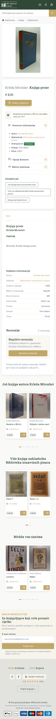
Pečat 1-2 (34, 499)
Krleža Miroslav (25, 133)
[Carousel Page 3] (25, 599)
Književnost (33, 20)
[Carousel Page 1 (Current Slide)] (20, 599)
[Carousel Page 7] (34, 599)
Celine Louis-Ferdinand (16, 573)
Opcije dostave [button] (21, 159)
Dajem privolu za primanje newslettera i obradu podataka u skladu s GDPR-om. (28, 652)
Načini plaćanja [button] (21, 166)
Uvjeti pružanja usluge (32, 708)
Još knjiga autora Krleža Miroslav (22, 184)
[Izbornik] (40, 4)
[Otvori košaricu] (51, 4)
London (10, 577)
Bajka (32, 577)
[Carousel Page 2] (23, 599)
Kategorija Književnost (17, 200)
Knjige (21, 20)
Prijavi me (28, 646)
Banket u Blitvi (13, 424)
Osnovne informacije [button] (23, 125)
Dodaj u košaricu (20, 103)
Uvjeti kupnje (27, 689)
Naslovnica (10, 20)
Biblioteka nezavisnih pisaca (35, 280)
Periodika (13, 504)
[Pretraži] (52, 13)
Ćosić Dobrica (35, 573)
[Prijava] (45, 4)
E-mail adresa (9, 634)
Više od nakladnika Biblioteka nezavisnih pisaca (26, 192)
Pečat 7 (9, 499)
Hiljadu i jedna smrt (39, 424)
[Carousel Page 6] (32, 599)
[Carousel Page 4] (27, 599)
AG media (42, 702)
